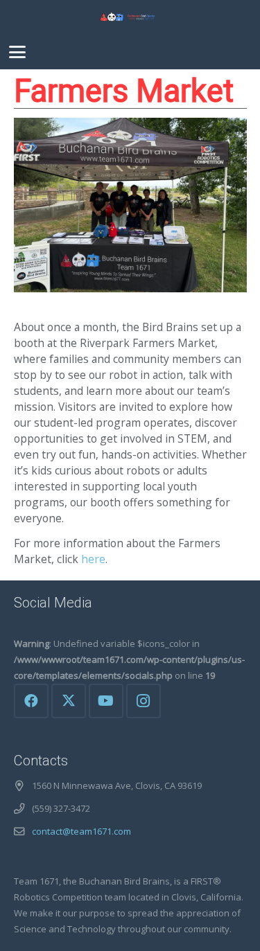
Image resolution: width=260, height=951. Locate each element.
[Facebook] (31, 701)
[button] (17, 52)
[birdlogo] (129, 17)
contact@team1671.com (81, 831)
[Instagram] (143, 701)
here (93, 559)
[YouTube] (106, 701)
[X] (68, 701)
